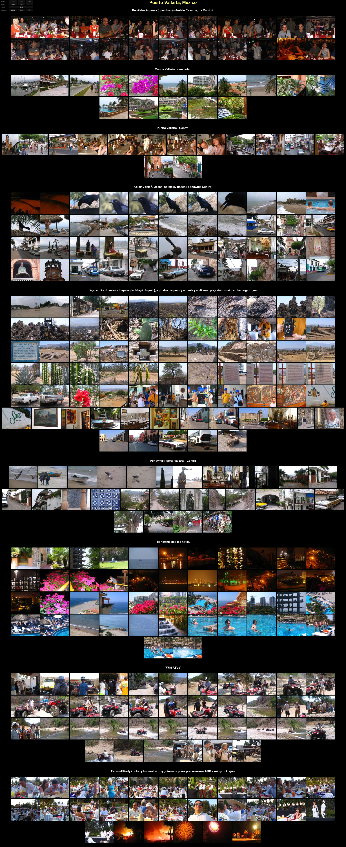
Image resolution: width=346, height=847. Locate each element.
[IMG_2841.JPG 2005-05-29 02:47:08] (261, 819)
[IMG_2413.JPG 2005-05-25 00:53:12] (232, 257)
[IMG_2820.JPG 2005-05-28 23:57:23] (246, 760)
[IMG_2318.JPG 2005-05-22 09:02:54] (84, 59)
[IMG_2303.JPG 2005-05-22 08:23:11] (261, 36)
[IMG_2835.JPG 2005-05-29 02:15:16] (84, 819)
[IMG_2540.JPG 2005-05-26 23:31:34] (270, 509)
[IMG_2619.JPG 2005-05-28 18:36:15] (84, 635)
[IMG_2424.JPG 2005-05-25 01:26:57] (173, 279)
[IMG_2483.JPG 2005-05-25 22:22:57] (113, 405)
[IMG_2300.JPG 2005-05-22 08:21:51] (173, 36)
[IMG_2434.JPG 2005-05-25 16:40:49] (54, 316)
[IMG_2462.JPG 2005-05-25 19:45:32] (143, 361)
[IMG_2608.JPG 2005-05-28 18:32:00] (173, 612)
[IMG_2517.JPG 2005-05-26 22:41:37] (82, 486)
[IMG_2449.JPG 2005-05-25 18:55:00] (113, 338)
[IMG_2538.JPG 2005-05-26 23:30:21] (217, 509)
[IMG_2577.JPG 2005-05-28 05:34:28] (113, 590)
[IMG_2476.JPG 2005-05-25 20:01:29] (232, 383)
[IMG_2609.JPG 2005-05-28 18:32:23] (202, 612)
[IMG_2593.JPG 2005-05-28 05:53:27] (291, 590)
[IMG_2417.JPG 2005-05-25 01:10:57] (320, 257)
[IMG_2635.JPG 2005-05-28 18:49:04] (291, 635)
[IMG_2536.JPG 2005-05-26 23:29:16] (164, 509)
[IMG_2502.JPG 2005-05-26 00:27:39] (223, 428)
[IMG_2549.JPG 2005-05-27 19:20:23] (54, 568)
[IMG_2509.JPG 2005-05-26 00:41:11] (113, 450)
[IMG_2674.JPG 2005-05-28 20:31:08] (54, 693)
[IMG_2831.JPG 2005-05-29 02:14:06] (320, 797)
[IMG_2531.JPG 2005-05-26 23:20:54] (16, 509)
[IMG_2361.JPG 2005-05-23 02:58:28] (270, 154)
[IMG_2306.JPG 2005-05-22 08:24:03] (291, 36)
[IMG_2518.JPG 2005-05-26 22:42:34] (111, 486)
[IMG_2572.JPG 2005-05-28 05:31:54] (25, 590)
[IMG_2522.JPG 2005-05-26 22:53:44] (187, 486)
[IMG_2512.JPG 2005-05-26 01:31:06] (202, 450)
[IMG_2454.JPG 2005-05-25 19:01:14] (261, 338)
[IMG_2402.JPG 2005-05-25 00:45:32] (291, 235)
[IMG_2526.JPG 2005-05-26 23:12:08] (217, 486)
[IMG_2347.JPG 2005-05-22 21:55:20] (232, 117)
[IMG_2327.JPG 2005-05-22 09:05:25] (261, 59)
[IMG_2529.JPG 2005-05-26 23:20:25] (293, 486)
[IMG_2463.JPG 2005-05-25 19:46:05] (173, 361)
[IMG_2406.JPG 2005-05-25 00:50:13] (84, 257)
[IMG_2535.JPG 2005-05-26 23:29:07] (135, 509)
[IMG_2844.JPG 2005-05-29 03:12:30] (99, 842)
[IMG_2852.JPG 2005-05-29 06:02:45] (246, 842)
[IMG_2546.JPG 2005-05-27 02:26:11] (187, 531)
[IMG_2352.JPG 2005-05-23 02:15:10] (122, 154)
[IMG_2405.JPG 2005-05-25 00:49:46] (54, 257)
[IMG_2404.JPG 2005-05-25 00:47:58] (25, 257)
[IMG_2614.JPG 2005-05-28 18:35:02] (25, 635)
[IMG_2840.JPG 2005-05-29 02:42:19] (232, 819)
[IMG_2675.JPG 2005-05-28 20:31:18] (84, 693)
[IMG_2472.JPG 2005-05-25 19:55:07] (113, 383)
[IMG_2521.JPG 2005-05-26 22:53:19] (164, 486)
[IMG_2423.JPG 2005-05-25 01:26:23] (143, 279)
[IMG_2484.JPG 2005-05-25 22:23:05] (143, 405)
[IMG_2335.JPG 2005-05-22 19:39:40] (143, 95)
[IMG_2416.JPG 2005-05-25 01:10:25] (291, 257)
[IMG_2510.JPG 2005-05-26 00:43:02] (143, 450)
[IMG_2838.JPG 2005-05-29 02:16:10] (173, 819)
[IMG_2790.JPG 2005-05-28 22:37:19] (128, 760)
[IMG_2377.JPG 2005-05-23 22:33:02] (173, 212)
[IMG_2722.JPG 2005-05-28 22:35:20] (113, 738)
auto (13, 10)
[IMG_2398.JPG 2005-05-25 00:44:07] (202, 235)
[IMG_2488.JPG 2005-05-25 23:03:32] (261, 405)
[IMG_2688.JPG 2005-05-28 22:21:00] (143, 716)
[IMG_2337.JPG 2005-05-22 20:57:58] (202, 95)
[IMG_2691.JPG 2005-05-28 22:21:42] (232, 716)
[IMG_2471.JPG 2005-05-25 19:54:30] (84, 383)
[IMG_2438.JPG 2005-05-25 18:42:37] (173, 316)
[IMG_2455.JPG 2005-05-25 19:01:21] (291, 338)
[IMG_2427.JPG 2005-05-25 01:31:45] (232, 279)
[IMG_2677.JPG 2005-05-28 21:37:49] (143, 693)
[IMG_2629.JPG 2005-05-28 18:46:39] (202, 635)
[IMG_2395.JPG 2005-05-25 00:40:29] (113, 235)
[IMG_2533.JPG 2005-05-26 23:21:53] (75, 509)
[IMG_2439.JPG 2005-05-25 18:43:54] (202, 316)
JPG (29, 2)
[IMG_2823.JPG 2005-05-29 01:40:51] (84, 797)
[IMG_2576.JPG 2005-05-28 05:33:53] (84, 590)
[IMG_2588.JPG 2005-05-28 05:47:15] (261, 590)
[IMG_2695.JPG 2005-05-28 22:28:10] (320, 716)
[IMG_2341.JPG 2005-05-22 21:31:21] (320, 95)
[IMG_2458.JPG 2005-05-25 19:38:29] (25, 361)
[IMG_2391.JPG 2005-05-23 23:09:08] (54, 235)
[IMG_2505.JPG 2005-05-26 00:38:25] (306, 428)
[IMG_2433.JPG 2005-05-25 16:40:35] (25, 316)
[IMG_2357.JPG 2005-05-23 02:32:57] (211, 154)
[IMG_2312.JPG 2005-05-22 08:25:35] (320, 36)
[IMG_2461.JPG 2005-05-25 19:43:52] (113, 361)
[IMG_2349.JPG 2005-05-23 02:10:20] (33, 154)
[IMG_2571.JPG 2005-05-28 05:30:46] (320, 568)
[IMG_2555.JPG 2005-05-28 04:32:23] (202, 568)
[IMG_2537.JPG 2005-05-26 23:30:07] (194, 509)
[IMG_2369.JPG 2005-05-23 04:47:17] (54, 212)
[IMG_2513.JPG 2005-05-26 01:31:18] (232, 450)
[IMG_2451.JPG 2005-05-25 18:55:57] (173, 338)
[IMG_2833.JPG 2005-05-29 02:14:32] (54, 819)
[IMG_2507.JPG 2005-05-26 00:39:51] (329, 428)
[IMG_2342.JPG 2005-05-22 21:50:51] (113, 117)
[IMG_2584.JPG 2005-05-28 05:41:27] (202, 590)
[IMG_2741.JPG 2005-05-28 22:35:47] (173, 738)
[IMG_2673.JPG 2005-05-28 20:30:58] (25, 693)
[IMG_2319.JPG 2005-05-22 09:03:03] (113, 59)
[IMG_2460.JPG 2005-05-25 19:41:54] (84, 361)
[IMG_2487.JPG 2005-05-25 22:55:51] (232, 405)
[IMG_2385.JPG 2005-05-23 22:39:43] (291, 212)
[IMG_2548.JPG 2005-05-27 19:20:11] (25, 568)
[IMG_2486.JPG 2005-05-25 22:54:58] (202, 405)
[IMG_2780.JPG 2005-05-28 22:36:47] (320, 738)
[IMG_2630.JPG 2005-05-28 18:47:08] (232, 635)
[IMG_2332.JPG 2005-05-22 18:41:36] (54, 95)
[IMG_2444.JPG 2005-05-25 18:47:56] (320, 316)
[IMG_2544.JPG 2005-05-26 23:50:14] (128, 531)
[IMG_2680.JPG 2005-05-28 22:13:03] (232, 693)
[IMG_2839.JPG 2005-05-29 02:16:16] (202, 819)
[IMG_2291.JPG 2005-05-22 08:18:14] (54, 36)
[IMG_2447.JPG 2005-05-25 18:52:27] (54, 338)
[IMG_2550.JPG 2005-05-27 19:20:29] (84, 568)
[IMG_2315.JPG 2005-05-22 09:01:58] (54, 59)
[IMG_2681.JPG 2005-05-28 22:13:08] (261, 693)
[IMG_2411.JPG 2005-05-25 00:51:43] (173, 257)
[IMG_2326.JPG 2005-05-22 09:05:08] (232, 59)
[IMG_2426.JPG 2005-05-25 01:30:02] (202, 279)
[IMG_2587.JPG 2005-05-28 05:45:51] (232, 590)
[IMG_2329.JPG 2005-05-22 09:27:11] (291, 59)
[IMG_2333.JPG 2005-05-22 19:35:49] (84, 95)
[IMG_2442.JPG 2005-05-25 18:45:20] (261, 316)
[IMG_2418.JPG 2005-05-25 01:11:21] (25, 279)
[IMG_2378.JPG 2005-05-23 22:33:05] (202, 212)
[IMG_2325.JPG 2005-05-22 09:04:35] (202, 59)
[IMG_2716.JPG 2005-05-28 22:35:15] (84, 738)
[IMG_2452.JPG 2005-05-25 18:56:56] (202, 338)
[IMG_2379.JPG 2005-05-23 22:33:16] (232, 212)
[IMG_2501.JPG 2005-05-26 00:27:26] (194, 428)
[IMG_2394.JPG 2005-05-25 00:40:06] (84, 235)
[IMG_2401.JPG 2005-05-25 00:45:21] (261, 235)
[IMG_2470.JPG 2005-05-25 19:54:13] (54, 383)
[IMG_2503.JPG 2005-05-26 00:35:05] (253, 428)
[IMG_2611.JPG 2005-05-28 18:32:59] (261, 612)
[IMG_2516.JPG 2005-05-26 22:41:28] (52, 486)
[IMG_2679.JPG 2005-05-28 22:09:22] (202, 693)
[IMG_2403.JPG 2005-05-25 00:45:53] (320, 235)
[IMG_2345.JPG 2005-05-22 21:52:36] (202, 117)
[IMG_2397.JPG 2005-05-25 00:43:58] (173, 235)
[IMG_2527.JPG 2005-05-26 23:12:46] (240, 486)
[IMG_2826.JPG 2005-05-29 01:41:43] (173, 797)
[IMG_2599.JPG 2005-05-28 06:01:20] (54, 612)
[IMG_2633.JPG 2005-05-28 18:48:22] (261, 635)
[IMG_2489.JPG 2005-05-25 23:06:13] (291, 405)
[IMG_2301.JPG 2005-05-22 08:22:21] (202, 36)
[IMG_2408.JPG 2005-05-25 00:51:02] (143, 257)
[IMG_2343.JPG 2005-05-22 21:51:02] (143, 117)
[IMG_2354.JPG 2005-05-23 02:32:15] (181, 154)
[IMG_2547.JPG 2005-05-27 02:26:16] (217, 531)
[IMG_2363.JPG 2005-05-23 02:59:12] (329, 154)
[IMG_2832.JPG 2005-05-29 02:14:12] (25, 819)
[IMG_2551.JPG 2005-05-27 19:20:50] (113, 568)
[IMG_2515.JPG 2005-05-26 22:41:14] (23, 486)
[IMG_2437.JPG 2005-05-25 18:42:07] (143, 316)
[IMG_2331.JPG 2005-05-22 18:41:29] (25, 95)
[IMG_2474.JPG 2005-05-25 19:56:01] (173, 383)
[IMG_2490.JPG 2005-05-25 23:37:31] (320, 405)
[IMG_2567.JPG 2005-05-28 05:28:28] (261, 568)
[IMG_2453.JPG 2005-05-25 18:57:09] (232, 338)
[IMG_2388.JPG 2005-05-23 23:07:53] (25, 235)
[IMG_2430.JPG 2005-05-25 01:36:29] (320, 279)
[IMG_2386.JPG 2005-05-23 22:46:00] (320, 212)
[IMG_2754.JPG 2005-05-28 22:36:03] (232, 738)
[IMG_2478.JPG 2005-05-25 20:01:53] (291, 383)
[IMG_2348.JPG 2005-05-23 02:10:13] (10, 154)
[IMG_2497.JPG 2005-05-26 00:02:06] (164, 428)
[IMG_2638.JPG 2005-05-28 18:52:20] (320, 635)
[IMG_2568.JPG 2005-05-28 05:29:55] (291, 568)
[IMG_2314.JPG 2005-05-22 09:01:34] (25, 59)
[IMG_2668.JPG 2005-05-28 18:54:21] (158, 657)
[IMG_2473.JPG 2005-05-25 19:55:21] (143, 383)
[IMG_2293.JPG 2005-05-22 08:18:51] (84, 36)
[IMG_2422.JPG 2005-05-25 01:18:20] (113, 279)
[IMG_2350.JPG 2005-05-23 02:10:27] (63, 154)
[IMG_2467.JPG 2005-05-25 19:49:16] (291, 361)
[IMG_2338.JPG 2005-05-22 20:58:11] (232, 95)
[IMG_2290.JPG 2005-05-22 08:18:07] (25, 36)
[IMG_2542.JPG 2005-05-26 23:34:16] (299, 509)
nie (29, 10)
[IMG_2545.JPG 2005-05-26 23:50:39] (158, 531)
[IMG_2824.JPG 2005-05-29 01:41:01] (113, 797)
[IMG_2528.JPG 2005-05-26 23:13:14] (263, 486)
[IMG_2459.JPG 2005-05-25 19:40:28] (54, 361)
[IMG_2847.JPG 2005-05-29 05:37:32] (158, 842)
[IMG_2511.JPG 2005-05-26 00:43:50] (173, 450)
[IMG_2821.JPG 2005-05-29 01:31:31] (25, 797)
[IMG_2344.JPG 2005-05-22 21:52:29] (173, 117)
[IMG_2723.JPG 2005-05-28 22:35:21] (143, 738)
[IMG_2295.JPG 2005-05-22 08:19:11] (143, 36)
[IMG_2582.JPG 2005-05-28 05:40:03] (173, 590)
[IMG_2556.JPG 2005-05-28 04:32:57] (232, 568)
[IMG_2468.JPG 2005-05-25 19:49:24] (320, 361)
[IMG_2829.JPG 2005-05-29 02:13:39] (261, 797)
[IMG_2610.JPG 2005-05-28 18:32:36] (232, 612)
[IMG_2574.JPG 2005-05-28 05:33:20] (54, 590)
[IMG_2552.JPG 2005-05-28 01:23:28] (143, 568)
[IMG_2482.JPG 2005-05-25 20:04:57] (84, 405)
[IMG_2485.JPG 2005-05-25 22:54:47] (173, 405)
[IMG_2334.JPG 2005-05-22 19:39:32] (113, 95)
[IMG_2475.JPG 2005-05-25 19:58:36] (202, 383)
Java (13, 2)
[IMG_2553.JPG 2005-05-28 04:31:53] (173, 568)
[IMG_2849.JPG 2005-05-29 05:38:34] (187, 842)
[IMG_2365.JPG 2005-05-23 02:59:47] (158, 176)
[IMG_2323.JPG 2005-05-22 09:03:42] (143, 59)
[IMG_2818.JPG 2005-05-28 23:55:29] (217, 760)
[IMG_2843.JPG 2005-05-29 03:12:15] (320, 819)
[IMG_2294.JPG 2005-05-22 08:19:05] (113, 36)
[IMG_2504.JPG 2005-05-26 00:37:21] (282, 428)
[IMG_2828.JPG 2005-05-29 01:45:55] (232, 797)
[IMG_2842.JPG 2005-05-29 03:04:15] (291, 819)
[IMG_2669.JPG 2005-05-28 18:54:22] (187, 657)
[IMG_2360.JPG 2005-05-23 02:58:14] (240, 154)
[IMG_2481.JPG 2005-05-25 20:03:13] (54, 405)
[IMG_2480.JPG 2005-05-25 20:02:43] (25, 405)
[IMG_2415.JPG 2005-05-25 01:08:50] (261, 257)
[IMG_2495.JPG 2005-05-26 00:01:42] (135, 428)
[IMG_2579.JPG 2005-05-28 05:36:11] (143, 590)
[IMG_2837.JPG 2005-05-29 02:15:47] (143, 819)
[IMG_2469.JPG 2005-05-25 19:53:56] (25, 383)
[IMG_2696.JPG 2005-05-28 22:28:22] (25, 738)
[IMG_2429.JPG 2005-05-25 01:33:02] (291, 279)
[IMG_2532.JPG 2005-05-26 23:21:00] (46, 509)
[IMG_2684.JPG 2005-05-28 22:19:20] (25, 716)
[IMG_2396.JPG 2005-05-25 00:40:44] (143, 235)
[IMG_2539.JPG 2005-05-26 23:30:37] (240, 509)
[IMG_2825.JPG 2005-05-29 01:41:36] (143, 797)
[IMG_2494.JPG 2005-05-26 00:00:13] (105, 428)
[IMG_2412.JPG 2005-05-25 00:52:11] (202, 257)
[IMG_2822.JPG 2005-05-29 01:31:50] (54, 797)
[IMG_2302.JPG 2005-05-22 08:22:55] (232, 36)
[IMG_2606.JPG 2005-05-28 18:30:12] (113, 612)
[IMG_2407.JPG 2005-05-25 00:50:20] (113, 257)
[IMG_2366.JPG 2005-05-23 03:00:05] (187, 176)
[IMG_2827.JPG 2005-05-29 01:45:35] (202, 797)
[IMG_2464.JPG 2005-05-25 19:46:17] (202, 361)
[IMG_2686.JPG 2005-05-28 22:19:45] (84, 716)
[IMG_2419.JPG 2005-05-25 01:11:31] (54, 279)
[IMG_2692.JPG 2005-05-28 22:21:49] (261, 716)
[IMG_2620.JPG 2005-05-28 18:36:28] (113, 635)
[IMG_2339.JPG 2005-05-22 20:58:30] (261, 95)
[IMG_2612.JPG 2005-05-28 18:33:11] (291, 612)
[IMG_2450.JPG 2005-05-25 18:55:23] (143, 338)
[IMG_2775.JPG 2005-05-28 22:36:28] (291, 738)
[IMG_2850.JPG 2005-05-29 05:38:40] (217, 842)
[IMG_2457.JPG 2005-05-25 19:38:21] (320, 338)
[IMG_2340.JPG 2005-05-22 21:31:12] (291, 95)
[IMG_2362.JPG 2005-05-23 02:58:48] (299, 154)
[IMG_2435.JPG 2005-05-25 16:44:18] (84, 316)
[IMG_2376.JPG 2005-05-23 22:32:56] (143, 212)
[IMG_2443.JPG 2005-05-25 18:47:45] (291, 316)
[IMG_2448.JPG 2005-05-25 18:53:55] (84, 338)
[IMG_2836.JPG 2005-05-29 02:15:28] (113, 819)
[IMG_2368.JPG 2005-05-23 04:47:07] (25, 212)
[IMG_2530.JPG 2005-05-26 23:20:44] (323, 486)
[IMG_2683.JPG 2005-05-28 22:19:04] (320, 693)
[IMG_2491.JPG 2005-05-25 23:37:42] (16, 428)
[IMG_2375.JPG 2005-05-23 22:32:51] (113, 212)
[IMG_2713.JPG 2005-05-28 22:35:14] (54, 738)
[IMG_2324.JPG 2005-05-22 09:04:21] (173, 59)
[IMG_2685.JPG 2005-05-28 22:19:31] (54, 716)
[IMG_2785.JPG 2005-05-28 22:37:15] (99, 760)
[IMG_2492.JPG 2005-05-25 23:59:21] (46, 428)
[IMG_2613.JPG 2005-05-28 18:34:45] (320, 612)
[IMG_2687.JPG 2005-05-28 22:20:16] (113, 716)
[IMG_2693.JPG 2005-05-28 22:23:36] (291, 716)
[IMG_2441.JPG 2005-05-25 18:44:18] (232, 316)
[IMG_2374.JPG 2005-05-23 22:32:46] (84, 212)
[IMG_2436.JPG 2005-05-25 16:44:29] (113, 316)
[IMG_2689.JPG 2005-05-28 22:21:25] (173, 716)
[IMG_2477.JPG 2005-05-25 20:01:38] (261, 383)
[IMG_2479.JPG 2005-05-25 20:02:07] (320, 383)
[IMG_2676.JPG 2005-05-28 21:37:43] (113, 693)
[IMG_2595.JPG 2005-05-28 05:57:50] (320, 590)
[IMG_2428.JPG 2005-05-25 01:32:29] (261, 279)
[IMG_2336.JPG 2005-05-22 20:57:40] (173, 95)
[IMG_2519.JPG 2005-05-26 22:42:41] (141, 486)
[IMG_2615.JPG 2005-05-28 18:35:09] (54, 635)
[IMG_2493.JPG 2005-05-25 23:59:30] (75, 428)
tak (21, 10)
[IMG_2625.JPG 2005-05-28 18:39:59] (173, 635)
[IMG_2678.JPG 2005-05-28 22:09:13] (173, 693)
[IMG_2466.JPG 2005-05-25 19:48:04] (261, 361)
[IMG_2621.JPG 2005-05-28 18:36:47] (143, 635)
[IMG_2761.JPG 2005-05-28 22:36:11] (261, 738)
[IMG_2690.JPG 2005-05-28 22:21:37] (202, 716)
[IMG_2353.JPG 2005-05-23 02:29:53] (151, 154)
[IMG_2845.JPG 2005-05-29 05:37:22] (128, 842)
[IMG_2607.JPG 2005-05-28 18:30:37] (143, 612)
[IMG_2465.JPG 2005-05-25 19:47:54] (232, 361)
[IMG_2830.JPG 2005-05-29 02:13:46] (291, 797)
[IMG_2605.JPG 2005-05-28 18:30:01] (84, 612)
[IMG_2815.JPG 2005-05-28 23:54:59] (187, 760)
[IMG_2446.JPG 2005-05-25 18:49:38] (25, 338)
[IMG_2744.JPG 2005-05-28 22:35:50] (202, 738)
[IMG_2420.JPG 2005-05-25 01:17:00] (84, 279)
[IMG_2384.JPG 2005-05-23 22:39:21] (261, 212)
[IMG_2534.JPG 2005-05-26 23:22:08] (105, 509)
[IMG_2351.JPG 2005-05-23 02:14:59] (92, 154)
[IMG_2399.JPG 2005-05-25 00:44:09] (232, 235)
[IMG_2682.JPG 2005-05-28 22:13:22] (291, 693)
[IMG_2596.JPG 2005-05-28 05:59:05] (25, 612)
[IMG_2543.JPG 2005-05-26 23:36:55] (329, 509)
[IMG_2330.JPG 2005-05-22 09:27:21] (320, 59)
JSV (21, 2)
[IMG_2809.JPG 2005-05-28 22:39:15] (158, 760)
